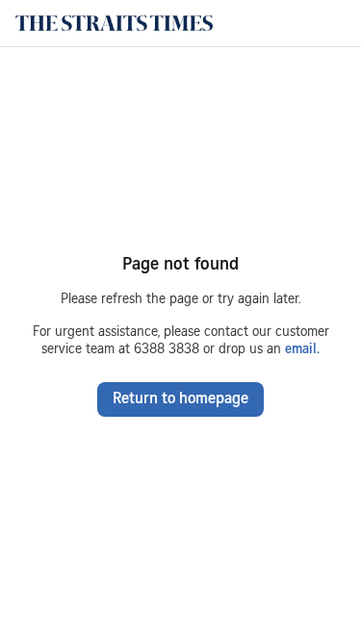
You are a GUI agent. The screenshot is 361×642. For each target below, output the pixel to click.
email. (300, 350)
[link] (114, 23)
